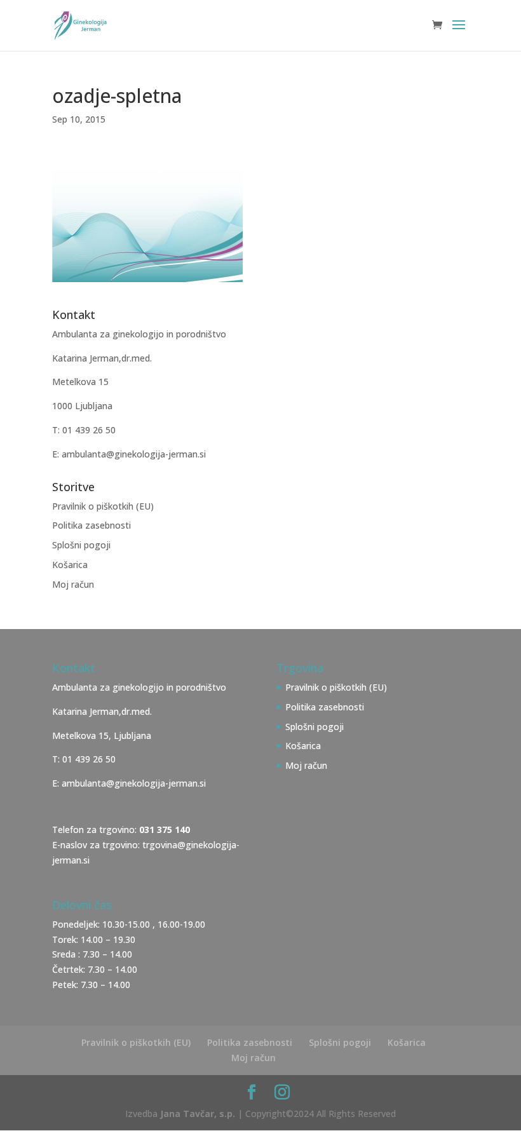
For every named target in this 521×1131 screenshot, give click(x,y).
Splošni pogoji (81, 545)
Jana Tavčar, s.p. (197, 1113)
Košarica (70, 565)
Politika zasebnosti (91, 525)
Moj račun (73, 584)
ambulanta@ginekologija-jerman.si (134, 783)
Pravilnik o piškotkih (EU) (103, 506)
